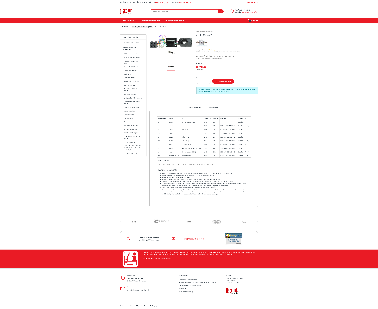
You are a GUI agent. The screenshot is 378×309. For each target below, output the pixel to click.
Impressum (182, 289)
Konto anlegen (185, 2)
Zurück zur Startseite (131, 37)
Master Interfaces (129, 111)
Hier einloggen (162, 2)
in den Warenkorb (224, 81)
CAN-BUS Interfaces (130, 70)
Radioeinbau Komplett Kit (132, 125)
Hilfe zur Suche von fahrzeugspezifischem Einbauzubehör (197, 282)
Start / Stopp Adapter (131, 129)
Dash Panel (127, 74)
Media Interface (129, 115)
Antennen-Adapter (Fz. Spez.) (131, 62)
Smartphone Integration (131, 133)
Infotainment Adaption (131, 81)
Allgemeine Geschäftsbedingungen (190, 285)
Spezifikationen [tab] (212, 108)
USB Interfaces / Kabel (131, 153)
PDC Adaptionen (129, 118)
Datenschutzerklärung (186, 292)
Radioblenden (128, 122)
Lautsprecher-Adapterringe (133, 98)
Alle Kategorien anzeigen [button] (131, 42)
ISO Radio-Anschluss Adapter (130, 90)
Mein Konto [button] (252, 2)
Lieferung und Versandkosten (188, 279)
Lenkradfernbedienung (131, 107)
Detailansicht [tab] (195, 108)
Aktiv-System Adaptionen (132, 57)
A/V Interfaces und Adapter (132, 54)
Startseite (125, 27)
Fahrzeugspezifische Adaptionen (142, 27)
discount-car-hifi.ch (128, 306)
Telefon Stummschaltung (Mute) (132, 137)
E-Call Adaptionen (130, 78)
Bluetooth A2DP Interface (132, 67)
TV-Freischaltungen (130, 142)
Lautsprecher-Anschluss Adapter (132, 103)
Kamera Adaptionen (130, 94)
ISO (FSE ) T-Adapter (130, 85)
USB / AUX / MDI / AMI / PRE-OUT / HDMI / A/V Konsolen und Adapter (133, 148)
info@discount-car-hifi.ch (250, 12)
